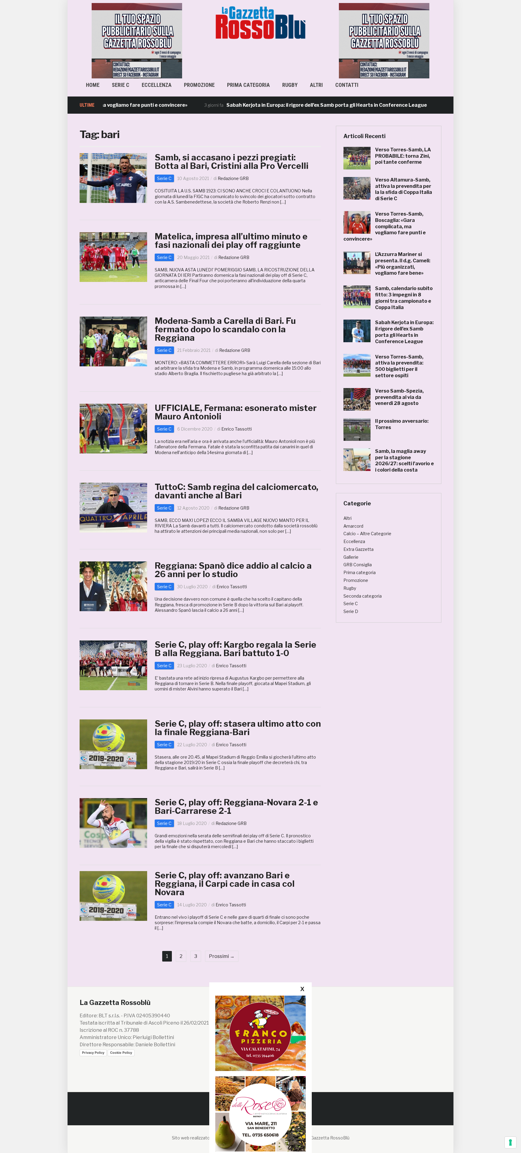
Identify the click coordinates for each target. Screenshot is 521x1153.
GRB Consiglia (357, 564)
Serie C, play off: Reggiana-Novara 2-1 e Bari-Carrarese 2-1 (236, 806)
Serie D (350, 611)
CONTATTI (346, 85)
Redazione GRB (233, 178)
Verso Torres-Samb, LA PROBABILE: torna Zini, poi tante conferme (403, 156)
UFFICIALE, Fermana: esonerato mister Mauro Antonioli (236, 412)
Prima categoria (248, 85)
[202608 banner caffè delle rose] (260, 1113)
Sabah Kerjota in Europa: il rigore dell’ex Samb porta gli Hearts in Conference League (292, 105)
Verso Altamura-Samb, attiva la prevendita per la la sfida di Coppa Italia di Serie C (403, 189)
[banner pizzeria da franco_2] (260, 1033)
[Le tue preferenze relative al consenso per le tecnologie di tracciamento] (510, 1142)
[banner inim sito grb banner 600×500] (137, 40)
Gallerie (350, 557)
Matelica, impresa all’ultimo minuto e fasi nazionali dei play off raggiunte (231, 240)
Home (92, 85)
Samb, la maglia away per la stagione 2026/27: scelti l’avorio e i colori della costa (404, 460)
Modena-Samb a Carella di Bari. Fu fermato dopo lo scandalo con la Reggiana (225, 329)
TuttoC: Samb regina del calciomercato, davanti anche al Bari (236, 491)
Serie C (120, 85)
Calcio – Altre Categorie (367, 533)
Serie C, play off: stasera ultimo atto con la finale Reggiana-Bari (238, 728)
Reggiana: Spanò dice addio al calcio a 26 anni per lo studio (233, 570)
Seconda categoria (362, 596)
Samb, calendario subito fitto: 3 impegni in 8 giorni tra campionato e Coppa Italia (404, 298)
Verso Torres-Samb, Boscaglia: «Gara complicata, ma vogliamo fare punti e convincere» (384, 226)
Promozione (199, 85)
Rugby (290, 85)
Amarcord (353, 526)
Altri (316, 85)
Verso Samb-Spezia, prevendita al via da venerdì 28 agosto (399, 397)
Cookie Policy (121, 1052)
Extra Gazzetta (358, 549)
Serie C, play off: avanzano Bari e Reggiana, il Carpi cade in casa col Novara (225, 883)
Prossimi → (222, 956)
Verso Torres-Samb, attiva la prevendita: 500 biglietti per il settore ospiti (399, 366)
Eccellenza (157, 85)
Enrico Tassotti (236, 428)
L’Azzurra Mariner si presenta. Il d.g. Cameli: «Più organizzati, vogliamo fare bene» (402, 263)
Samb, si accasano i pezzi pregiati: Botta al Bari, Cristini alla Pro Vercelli (231, 161)
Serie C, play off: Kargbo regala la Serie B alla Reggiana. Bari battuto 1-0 (235, 649)
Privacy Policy (93, 1052)
